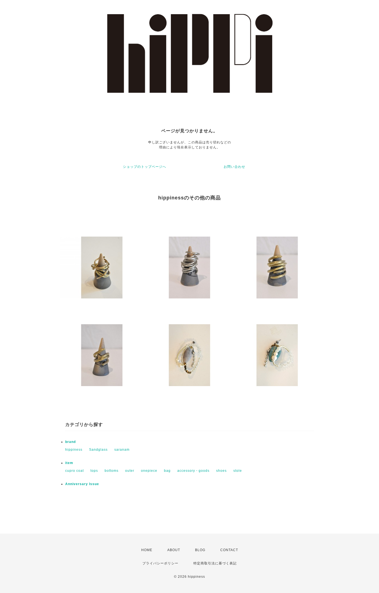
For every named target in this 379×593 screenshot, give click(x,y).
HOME (146, 550)
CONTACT (229, 550)
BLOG (200, 550)
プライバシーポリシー (160, 563)
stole (237, 471)
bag (167, 471)
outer (129, 471)
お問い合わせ (234, 167)
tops (94, 471)
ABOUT (173, 550)
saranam (122, 450)
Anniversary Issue (82, 484)
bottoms (111, 471)
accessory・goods (193, 471)
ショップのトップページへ (144, 167)
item (69, 463)
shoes (221, 471)
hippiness (73, 450)
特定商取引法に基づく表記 (215, 563)
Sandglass (98, 450)
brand (70, 442)
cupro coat (74, 471)
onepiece (149, 471)
